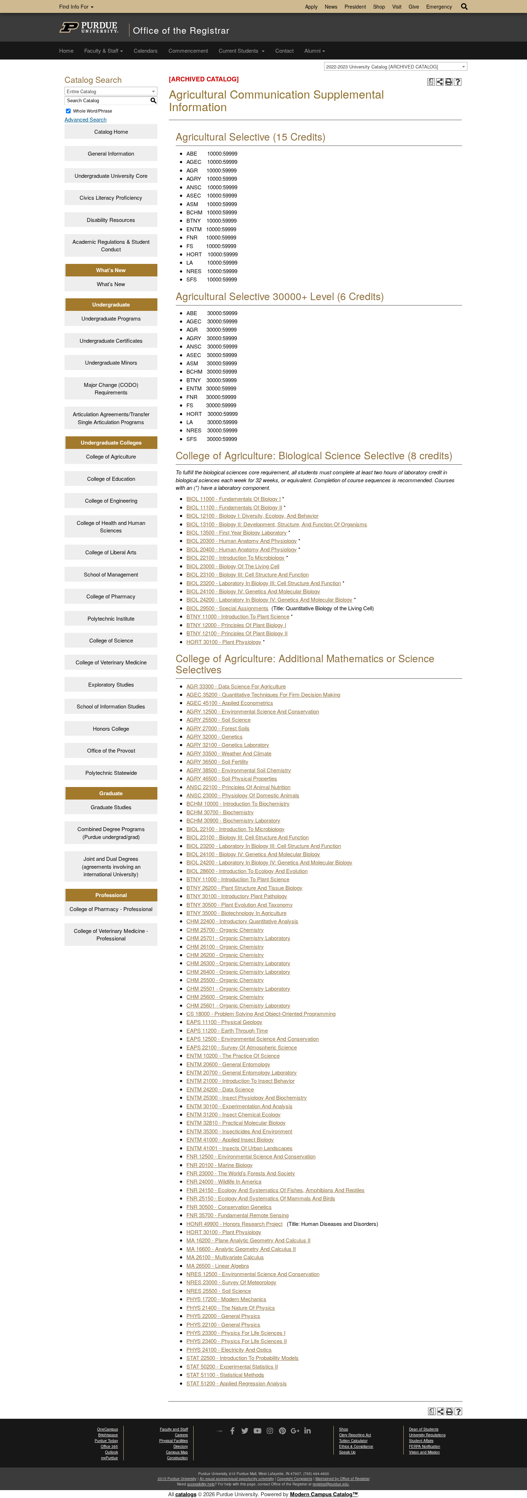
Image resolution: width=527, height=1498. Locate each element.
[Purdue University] (88, 27)
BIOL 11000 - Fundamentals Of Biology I (233, 498)
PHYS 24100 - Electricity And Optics (229, 1349)
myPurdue (109, 1457)
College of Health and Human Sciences (111, 526)
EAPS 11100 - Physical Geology (224, 1021)
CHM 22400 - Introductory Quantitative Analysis (242, 921)
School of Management (111, 574)
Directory (181, 1446)
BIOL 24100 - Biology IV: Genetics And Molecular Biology (253, 591)
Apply (311, 6)
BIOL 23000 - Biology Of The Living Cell (232, 566)
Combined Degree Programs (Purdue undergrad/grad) (111, 832)
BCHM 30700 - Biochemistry (220, 812)
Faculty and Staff (174, 1429)
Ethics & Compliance (356, 1446)
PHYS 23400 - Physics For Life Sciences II (236, 1341)
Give (414, 6)
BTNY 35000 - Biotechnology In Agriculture (236, 912)
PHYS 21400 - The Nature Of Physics (230, 1307)
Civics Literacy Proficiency (111, 197)
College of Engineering (111, 500)
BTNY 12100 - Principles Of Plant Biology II (237, 633)
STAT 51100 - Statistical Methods (225, 1374)
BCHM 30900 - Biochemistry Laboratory (233, 820)
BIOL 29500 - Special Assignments (227, 608)
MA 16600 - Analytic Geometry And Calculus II (241, 1248)
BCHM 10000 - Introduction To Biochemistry (238, 803)
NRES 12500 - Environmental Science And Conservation (252, 1273)
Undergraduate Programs (111, 318)
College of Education (111, 478)
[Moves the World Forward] (219, 1431)
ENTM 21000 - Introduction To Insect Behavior (240, 1080)
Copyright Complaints (294, 1478)
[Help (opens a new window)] (457, 82)
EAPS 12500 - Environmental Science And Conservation (252, 1038)
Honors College (111, 728)
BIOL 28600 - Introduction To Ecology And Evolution (247, 870)
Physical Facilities (173, 1440)
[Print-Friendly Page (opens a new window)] (449, 82)
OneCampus (107, 1429)
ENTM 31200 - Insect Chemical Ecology (233, 1114)
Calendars (146, 50)
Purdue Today (106, 1440)
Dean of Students (423, 1429)
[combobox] (395, 66)
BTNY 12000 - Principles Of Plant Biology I (236, 625)
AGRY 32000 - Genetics (214, 736)
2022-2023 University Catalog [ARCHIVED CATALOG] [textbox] (382, 66)
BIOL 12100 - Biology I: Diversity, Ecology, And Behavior (252, 515)
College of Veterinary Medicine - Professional (111, 934)
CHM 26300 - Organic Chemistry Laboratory (238, 963)
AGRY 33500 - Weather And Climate (228, 753)
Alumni (312, 50)
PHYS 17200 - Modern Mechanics (226, 1299)
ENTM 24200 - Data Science (220, 1089)
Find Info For (74, 6)
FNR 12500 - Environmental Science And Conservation (250, 1156)
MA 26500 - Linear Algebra (217, 1265)
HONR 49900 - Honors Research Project (234, 1223)
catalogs (185, 1494)
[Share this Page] (440, 82)
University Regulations (427, 1434)
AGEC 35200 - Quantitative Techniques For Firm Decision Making (263, 694)
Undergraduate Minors (111, 362)
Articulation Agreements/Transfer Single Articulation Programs (111, 417)
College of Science (111, 640)
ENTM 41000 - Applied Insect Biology (230, 1139)
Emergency (439, 6)
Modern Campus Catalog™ (324, 1494)
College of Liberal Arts (111, 552)
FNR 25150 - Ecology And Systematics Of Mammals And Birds (260, 1198)
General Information (111, 153)
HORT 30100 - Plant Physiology (223, 641)
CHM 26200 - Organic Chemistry (225, 954)
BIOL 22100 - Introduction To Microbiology (235, 557)
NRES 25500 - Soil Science (218, 1290)
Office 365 (109, 1446)
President (355, 6)
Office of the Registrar (181, 30)
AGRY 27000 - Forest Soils (218, 728)
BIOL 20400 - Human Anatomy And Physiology (241, 549)
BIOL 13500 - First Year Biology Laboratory (236, 532)
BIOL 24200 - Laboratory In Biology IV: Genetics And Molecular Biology (269, 599)
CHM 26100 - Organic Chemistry (225, 946)
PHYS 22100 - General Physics (223, 1324)
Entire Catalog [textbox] (81, 91)
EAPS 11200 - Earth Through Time (227, 1030)
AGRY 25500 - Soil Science (218, 719)
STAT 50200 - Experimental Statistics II (232, 1366)
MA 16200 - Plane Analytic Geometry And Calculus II (248, 1240)
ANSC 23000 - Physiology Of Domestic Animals (242, 795)
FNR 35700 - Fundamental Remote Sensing (237, 1215)
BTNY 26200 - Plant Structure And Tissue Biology (244, 887)
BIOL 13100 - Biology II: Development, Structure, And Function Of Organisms (276, 524)
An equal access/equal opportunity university (237, 1478)
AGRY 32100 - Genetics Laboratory (227, 744)
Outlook (111, 1452)
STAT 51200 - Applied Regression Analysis (236, 1383)
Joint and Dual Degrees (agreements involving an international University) (111, 866)
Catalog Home (111, 131)
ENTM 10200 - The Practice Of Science (233, 1055)
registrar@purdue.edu (331, 1484)
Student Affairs (421, 1440)
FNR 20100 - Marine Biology (219, 1164)
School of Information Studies (111, 706)
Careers (181, 1434)
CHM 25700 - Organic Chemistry (225, 929)
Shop (379, 6)
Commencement (188, 50)
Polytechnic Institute (110, 618)
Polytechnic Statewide (111, 772)
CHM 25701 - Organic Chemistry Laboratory (238, 938)
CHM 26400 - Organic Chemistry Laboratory (238, 971)
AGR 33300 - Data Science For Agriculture (236, 686)
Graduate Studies (111, 807)
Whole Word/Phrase (92, 111)
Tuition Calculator (353, 1440)
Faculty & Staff (101, 50)
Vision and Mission (424, 1452)
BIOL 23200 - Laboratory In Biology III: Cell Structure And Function (263, 583)
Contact (284, 50)
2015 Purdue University (177, 1478)
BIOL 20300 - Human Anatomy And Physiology (241, 540)
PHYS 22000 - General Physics (223, 1315)
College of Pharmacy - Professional (111, 908)
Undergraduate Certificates (111, 340)
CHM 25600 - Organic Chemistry (225, 996)
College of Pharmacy (111, 596)
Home (66, 50)
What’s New (111, 284)
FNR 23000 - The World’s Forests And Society (240, 1173)
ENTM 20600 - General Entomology (228, 1064)
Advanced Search (85, 119)
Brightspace (108, 1434)
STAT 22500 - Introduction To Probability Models (242, 1357)
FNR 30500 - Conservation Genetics (229, 1206)
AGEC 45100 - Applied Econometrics (229, 702)
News (331, 6)
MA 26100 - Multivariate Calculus (225, 1257)
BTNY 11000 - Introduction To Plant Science (237, 616)
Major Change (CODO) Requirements (111, 388)
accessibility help (201, 1484)
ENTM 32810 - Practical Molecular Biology (236, 1122)
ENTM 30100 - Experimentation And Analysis (239, 1106)
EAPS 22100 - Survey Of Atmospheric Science (241, 1047)
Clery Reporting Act (355, 1434)
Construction (177, 1457)
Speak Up (347, 1452)
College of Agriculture (111, 456)
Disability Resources (111, 219)
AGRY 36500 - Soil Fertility (217, 761)
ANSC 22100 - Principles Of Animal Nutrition (238, 787)
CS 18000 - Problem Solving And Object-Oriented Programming (261, 1013)
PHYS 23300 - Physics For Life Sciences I (235, 1332)
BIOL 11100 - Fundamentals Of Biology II (234, 507)
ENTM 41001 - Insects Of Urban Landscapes (239, 1148)
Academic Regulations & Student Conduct (110, 245)
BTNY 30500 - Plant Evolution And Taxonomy (239, 904)
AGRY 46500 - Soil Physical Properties (231, 778)
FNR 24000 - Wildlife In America (223, 1181)
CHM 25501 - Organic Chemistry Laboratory (238, 988)
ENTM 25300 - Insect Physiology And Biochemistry (246, 1097)
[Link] (232, 1431)
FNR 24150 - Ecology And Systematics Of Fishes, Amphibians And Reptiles (275, 1190)
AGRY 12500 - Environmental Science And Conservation (252, 711)
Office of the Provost (111, 750)
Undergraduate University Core (111, 175)
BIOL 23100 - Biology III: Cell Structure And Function (247, 574)
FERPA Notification (424, 1446)
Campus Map (177, 1452)
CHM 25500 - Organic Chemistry (225, 979)
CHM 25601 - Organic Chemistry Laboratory (238, 1005)
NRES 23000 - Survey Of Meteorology (231, 1282)
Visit (397, 6)
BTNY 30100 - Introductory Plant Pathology (236, 896)
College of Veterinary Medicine (111, 662)
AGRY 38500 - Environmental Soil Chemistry (238, 770)
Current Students (239, 50)
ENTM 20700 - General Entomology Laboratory (241, 1072)
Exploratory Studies (111, 684)
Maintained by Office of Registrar (342, 1478)
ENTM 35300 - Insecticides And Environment (239, 1131)
